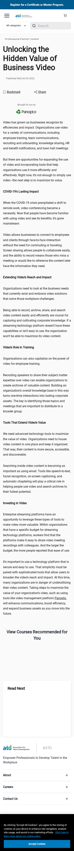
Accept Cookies (37, 843)
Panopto (60, 598)
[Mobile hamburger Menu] (7, 16)
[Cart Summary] (66, 15)
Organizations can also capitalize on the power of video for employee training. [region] (36, 361)
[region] (37, 191)
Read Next (16, 688)
